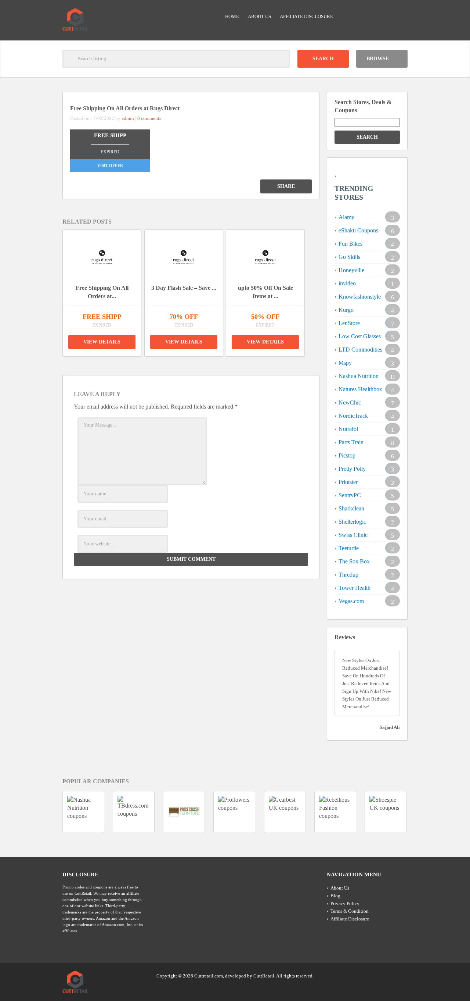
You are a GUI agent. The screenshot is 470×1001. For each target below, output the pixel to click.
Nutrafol (348, 429)
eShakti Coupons (358, 230)
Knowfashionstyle (360, 296)
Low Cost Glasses (360, 336)
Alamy (346, 217)
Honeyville (351, 270)
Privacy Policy (344, 903)
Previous (52, 287)
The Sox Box (354, 561)
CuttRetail (263, 976)
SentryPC (350, 495)
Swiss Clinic (353, 535)
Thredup (348, 574)
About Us (259, 16)
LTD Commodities (360, 349)
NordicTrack (353, 416)
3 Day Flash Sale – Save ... (183, 288)
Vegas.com (351, 601)
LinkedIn (387, 975)
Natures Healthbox (360, 389)
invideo (347, 283)
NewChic (350, 402)
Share (286, 186)
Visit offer (110, 165)
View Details (101, 342)
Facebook (401, 975)
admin (128, 118)
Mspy (345, 363)
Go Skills (349, 257)
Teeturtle (349, 548)
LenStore (349, 323)
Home (232, 16)
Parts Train (351, 442)
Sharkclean (351, 508)
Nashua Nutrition (359, 376)
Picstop (347, 455)
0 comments (149, 118)
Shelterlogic (352, 522)
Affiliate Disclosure (306, 16)
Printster (348, 482)
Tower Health (354, 588)
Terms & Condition (349, 911)
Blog (335, 895)
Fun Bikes (350, 244)
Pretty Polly (352, 469)
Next (316, 287)
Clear (281, 59)
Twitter (373, 975)
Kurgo (346, 310)
